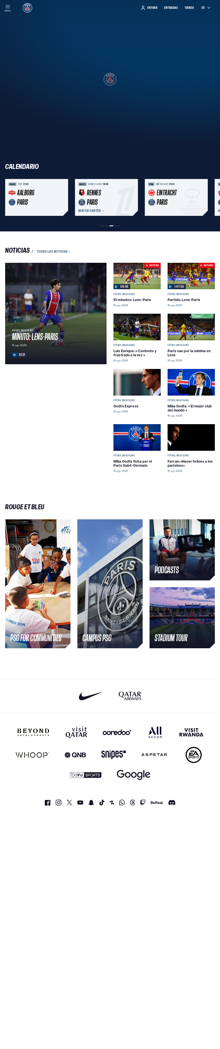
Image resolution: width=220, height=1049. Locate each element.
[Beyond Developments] (33, 732)
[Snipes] (113, 755)
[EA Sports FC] (194, 755)
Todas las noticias (52, 251)
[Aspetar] (154, 755)
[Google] (133, 775)
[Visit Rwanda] (191, 732)
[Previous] (10, 197)
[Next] (210, 197)
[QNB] (75, 755)
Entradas (171, 7)
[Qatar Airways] (130, 695)
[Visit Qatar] (76, 732)
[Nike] (91, 695)
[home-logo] (27, 8)
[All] (155, 732)
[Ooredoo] (117, 732)
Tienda (189, 7)
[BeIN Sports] (85, 775)
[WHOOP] (32, 755)
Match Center (89, 211)
